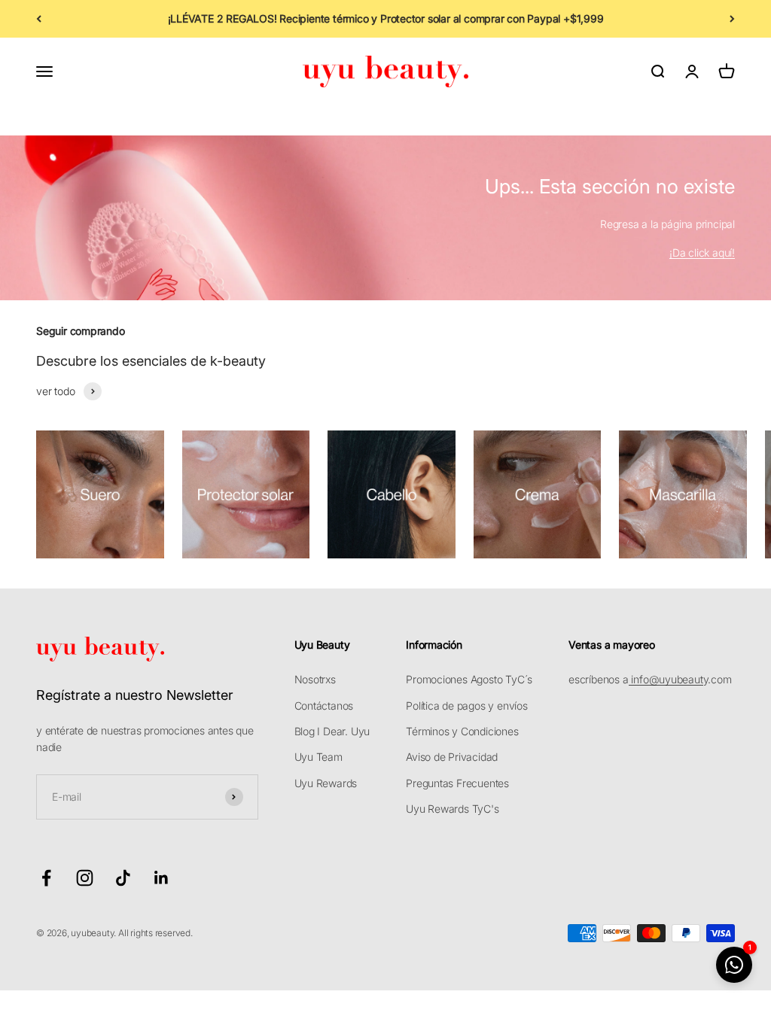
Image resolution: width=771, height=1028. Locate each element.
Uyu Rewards (326, 783)
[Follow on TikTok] (123, 878)
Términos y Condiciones (462, 731)
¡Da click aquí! (702, 252)
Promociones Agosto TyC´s (469, 679)
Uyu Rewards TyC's (452, 808)
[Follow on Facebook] (46, 878)
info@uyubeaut (666, 679)
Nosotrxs (315, 679)
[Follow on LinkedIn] (161, 878)
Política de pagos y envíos (467, 705)
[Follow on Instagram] (85, 878)
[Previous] (38, 19)
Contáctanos (324, 705)
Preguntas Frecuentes (457, 783)
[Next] (732, 19)
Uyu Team (318, 756)
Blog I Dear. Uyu (332, 731)
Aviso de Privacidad (452, 756)
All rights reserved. (155, 932)
